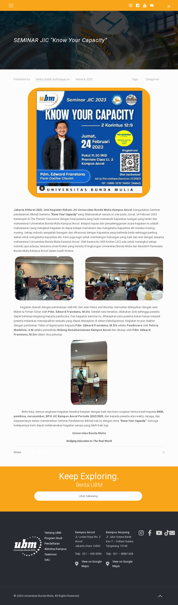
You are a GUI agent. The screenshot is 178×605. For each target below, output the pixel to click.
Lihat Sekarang (88, 496)
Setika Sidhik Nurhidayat (51, 79)
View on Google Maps (92, 564)
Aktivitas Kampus (55, 549)
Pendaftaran (52, 543)
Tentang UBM (52, 532)
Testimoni (50, 554)
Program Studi (53, 538)
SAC (47, 559)
